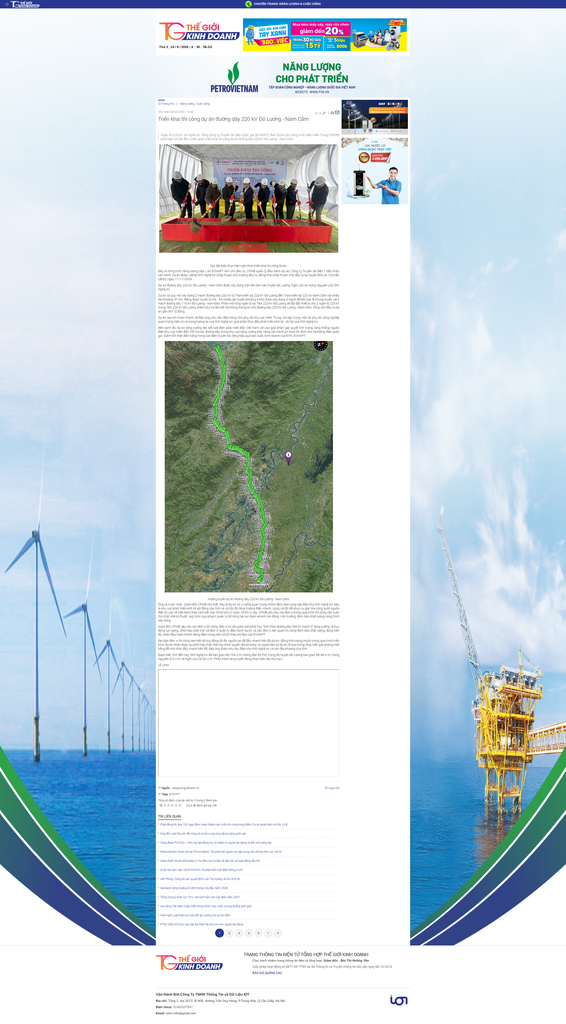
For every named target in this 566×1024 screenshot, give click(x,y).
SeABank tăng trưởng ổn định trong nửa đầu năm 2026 (194, 888)
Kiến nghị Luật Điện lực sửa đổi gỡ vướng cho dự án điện (195, 915)
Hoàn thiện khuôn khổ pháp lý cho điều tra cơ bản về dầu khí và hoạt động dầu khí (210, 861)
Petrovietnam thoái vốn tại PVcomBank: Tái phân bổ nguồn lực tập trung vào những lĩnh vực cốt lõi (221, 852)
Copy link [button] (333, 788)
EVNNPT (174, 794)
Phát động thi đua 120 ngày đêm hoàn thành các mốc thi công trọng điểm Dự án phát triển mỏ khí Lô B (223, 824)
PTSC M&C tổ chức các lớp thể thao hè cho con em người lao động (201, 924)
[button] (332, 112)
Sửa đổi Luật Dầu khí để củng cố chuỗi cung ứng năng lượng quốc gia (203, 833)
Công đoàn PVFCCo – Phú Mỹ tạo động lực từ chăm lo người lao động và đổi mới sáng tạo (216, 843)
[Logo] (25, 4)
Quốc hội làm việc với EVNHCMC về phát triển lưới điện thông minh (201, 870)
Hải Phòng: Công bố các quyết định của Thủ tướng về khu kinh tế (200, 879)
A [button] (316, 113)
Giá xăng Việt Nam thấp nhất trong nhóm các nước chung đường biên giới (205, 906)
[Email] (337, 112)
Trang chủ (167, 104)
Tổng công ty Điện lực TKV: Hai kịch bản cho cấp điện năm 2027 (200, 897)
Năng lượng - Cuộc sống (195, 104)
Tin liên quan (169, 816)
